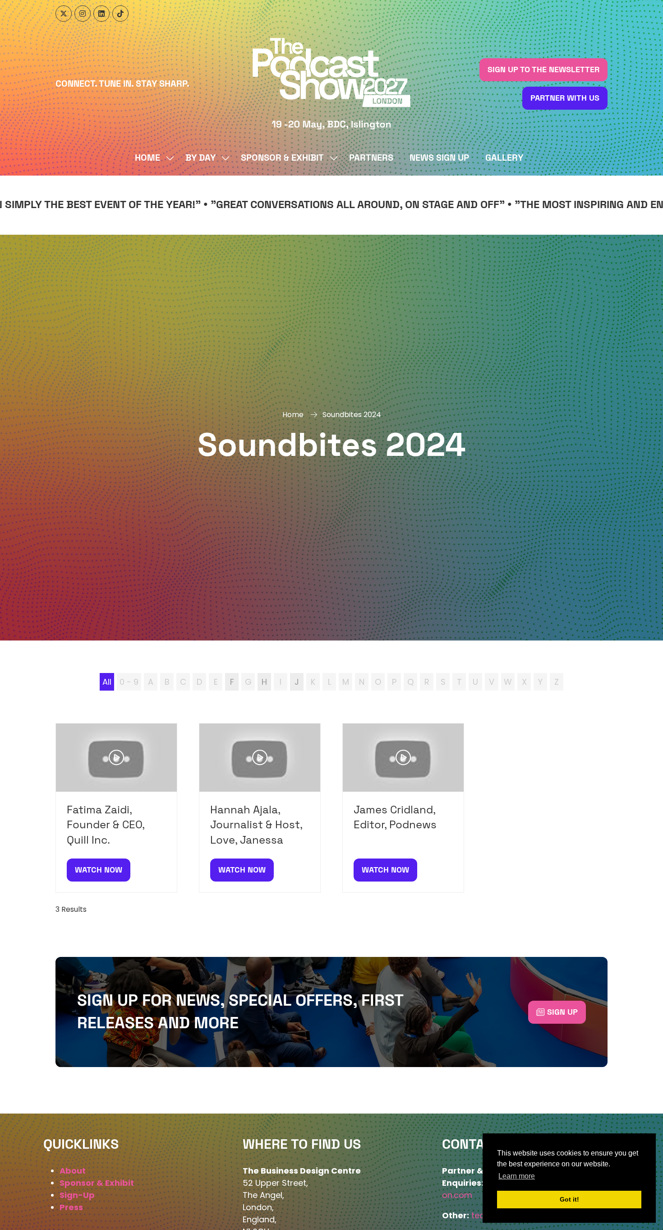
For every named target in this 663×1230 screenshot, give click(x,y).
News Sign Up (439, 158)
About (73, 1170)
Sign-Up (77, 1195)
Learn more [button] (516, 1176)
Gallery (504, 158)
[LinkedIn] (101, 13)
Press (71, 1207)
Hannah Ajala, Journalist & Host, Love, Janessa (256, 825)
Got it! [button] (569, 1199)
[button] (543, 69)
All (106, 681)
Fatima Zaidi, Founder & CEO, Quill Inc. (105, 825)
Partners (371, 158)
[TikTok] (120, 13)
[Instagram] (82, 13)
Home (147, 158)
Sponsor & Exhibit (282, 158)
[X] (63, 13)
